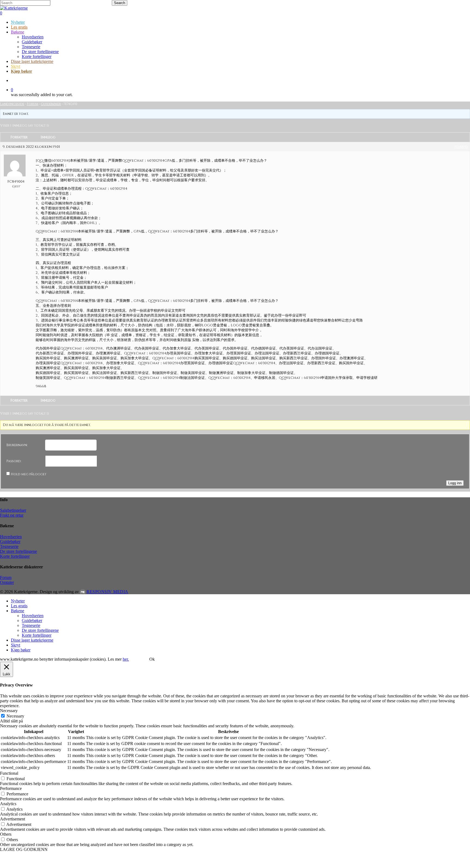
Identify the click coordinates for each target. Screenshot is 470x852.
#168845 (461, 146)
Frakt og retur (11, 515)
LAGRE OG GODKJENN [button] (24, 849)
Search (119, 3)
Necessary (15, 716)
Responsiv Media (107, 591)
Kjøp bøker (20, 650)
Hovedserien (11, 536)
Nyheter (18, 601)
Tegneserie (9, 546)
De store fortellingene (18, 551)
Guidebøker (51, 104)
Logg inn (455, 483)
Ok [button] (152, 659)
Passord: (13, 461)
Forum (32, 104)
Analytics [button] (8, 803)
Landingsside (12, 104)
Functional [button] (9, 773)
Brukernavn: (16, 445)
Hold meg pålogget (29, 474)
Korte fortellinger (15, 556)
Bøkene (17, 610)
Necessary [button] (9, 710)
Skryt (15, 645)
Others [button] (5, 834)
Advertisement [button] (12, 819)
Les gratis (19, 605)
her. (126, 659)
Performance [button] (11, 788)
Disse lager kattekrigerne (32, 640)
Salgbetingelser (13, 510)
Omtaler (7, 582)
